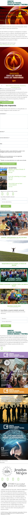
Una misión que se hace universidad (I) (15, 184)
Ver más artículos (7, 102)
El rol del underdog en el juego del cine (17, 177)
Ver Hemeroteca (4, 460)
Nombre (2, 131)
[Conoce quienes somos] (1, 348)
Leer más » (10, 172)
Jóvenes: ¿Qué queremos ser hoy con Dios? (14, 237)
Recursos (15, 22)
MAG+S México (9, 85)
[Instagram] (7, 194)
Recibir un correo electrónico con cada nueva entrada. (13, 160)
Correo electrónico (4, 137)
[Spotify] (13, 194)
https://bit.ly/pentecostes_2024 (7, 44)
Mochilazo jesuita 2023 (14, 306)
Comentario (3, 113)
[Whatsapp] (13, 479)
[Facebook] (2, 194)
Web (1, 143)
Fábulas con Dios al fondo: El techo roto (16, 170)
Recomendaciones (8, 22)
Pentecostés (16, 85)
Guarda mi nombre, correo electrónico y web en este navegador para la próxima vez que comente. (12, 151)
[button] (0, 25)
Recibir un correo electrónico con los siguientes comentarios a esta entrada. (11, 157)
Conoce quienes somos (5, 351)
